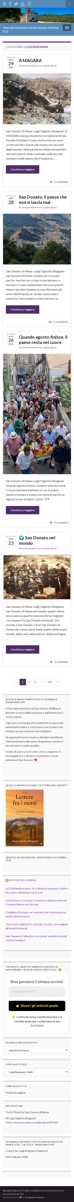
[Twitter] (16, 3)
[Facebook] (10, 3)
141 (49, 682)
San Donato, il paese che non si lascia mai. (43, 199)
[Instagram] (29, 3)
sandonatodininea (30, 65)
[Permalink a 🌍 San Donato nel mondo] (37, 577)
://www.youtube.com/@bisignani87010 (35, 1122)
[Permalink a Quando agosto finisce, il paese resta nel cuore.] (37, 413)
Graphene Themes (34, 1197)
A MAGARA (30, 60)
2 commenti (61, 181)
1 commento (60, 321)
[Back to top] (65, 1193)
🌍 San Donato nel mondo (37, 540)
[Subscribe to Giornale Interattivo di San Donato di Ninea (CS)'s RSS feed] (4, 3)
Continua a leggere (23, 169)
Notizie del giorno (22, 880)
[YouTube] (23, 3)
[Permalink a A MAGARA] (37, 98)
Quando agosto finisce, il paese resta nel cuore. (43, 339)
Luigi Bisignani (49, 65)
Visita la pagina (15, 1092)
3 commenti (61, 522)
